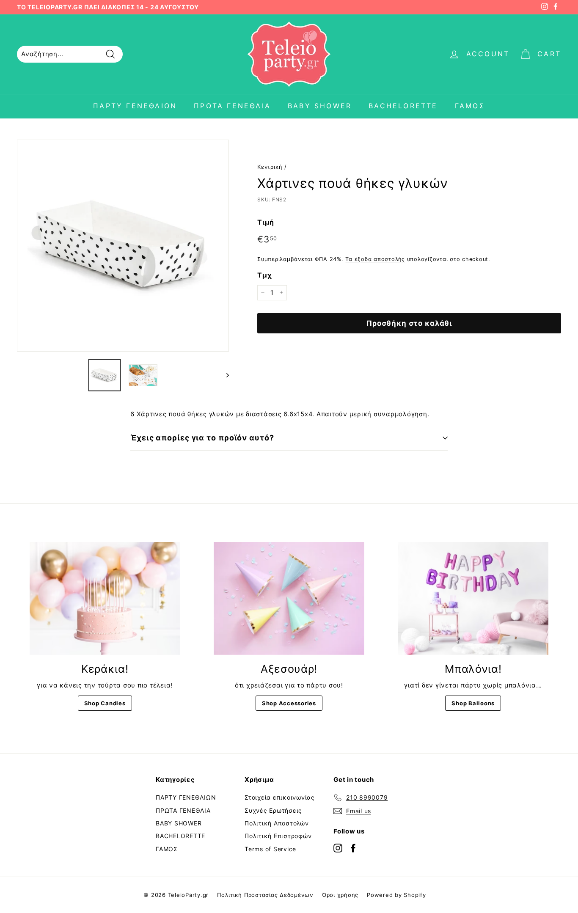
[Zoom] (122, 245)
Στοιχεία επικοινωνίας (280, 797)
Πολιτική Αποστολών (277, 823)
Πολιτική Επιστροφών (278, 835)
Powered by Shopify (396, 894)
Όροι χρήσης (340, 894)
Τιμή (265, 222)
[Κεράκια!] (105, 598)
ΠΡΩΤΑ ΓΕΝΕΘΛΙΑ (232, 106)
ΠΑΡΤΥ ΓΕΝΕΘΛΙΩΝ (135, 106)
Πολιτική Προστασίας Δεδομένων (265, 894)
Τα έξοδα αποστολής (375, 259)
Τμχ (264, 275)
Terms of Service (270, 848)
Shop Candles (105, 703)
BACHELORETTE (403, 106)
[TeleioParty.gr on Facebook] (353, 847)
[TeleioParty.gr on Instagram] (337, 847)
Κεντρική (269, 167)
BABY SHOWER (320, 106)
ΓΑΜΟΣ (470, 106)
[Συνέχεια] (223, 375)
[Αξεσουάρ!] (289, 598)
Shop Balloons (473, 703)
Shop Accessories (289, 703)
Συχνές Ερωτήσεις (273, 810)
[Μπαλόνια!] (473, 598)
